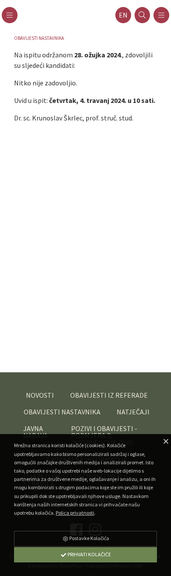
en (123, 15)
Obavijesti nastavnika (39, 38)
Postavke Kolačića (88, 538)
